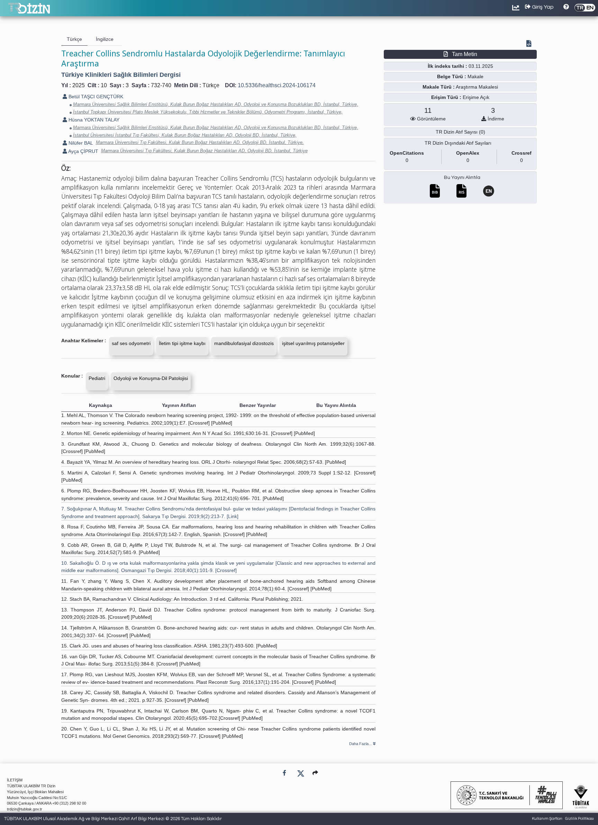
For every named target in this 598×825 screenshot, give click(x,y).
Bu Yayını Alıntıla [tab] (336, 405)
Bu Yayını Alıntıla (462, 177)
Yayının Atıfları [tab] (179, 405)
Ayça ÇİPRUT (82, 151)
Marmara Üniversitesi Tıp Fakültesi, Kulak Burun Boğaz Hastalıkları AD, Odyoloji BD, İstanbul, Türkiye (204, 150)
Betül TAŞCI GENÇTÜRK (95, 96)
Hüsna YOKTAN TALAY (93, 120)
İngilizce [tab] (105, 39)
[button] (315, 773)
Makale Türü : (439, 87)
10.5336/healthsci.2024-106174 (277, 85)
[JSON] (530, 44)
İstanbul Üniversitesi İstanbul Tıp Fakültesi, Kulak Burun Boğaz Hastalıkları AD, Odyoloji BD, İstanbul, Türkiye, (185, 135)
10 (104, 85)
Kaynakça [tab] (100, 405)
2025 (78, 85)
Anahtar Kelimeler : (83, 340)
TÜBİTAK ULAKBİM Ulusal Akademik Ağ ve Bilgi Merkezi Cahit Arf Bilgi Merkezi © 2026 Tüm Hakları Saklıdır (113, 818)
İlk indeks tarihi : (447, 66)
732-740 (161, 85)
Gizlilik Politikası (579, 819)
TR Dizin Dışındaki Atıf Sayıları (458, 143)
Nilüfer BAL (80, 143)
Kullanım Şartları (547, 819)
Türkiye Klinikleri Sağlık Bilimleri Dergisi (121, 74)
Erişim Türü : (446, 97)
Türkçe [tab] (74, 39)
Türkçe (210, 85)
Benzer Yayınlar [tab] (257, 405)
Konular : (72, 376)
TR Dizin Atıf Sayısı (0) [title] (460, 132)
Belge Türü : (451, 76)
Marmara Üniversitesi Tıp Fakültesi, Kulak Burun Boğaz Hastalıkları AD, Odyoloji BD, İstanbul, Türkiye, (200, 142)
